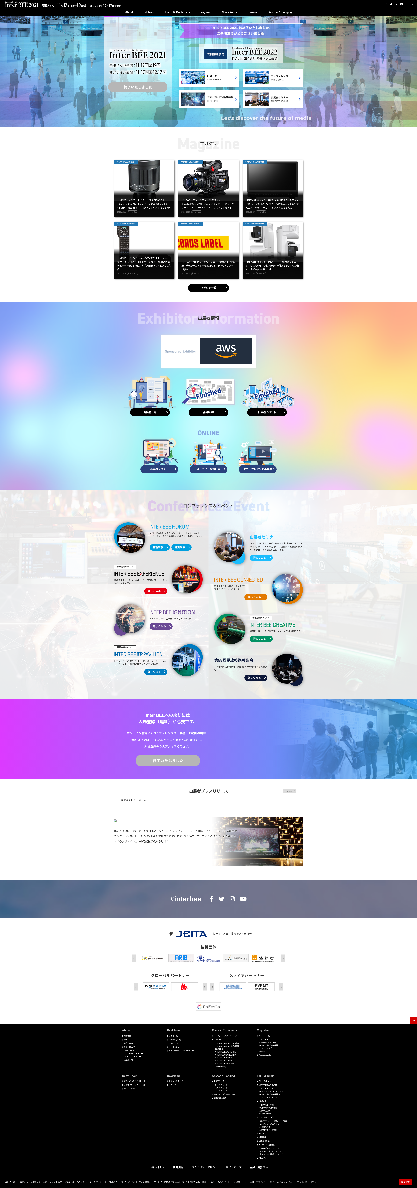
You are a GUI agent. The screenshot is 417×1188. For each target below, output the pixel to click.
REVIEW (172, 1085)
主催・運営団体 (259, 1167)
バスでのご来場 (221, 1088)
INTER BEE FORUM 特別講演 (227, 1046)
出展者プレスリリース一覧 (134, 1085)
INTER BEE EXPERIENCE (225, 1052)
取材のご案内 (129, 1089)
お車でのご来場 (221, 1091)
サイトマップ (233, 1167)
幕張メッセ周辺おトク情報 (224, 1094)
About (129, 12)
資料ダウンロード (176, 1081)
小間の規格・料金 (266, 1105)
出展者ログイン (265, 1141)
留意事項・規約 (265, 1114)
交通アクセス (219, 1081)
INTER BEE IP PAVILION (224, 1064)
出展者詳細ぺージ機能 (268, 1130)
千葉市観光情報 (220, 1098)
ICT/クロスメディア (267, 1048)
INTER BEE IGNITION (223, 1058)
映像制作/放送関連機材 (268, 1045)
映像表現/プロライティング (270, 1042)
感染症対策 (128, 1060)
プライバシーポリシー (205, 1167)
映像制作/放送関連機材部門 (270, 1094)
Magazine (206, 12)
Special (262, 1051)
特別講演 (180, 547)
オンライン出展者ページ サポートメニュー (276, 1154)
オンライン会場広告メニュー (271, 1151)
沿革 (125, 1040)
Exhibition (149, 12)
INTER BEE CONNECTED (225, 1055)
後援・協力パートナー (133, 1047)
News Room (229, 12)
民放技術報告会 (221, 1067)
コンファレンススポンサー (270, 1124)
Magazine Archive (266, 1055)
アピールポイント (266, 1081)
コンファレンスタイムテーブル (226, 1036)
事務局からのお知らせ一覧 (134, 1081)
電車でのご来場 (221, 1085)
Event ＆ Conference (178, 12)
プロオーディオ (265, 1040)
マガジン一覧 (208, 287)
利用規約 (178, 1167)
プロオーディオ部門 (267, 1089)
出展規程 (262, 1101)
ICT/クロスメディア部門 (269, 1097)
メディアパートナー (133, 1056)
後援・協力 (129, 1051)
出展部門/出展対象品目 (268, 1085)
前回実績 (262, 1137)
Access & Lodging (280, 12)
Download (253, 12)
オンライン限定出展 (267, 1145)
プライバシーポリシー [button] (307, 1182)
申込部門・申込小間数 (268, 1108)
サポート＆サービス (267, 1117)
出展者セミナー (175, 1047)
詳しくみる (259, 557)
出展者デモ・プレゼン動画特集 (181, 1051)
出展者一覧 (173, 1036)
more (290, 791)
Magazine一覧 (264, 1036)
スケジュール (264, 1133)
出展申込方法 (264, 1111)
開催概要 (127, 1036)
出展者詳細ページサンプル (270, 1148)
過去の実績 (128, 1043)
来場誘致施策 (264, 1127)
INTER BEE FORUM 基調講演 (227, 1043)
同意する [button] (405, 1182)
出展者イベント (175, 1043)
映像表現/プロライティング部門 (272, 1091)
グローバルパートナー (134, 1054)
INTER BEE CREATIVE (224, 1061)
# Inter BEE (132, 212)
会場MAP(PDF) (175, 1040)
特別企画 (217, 1040)
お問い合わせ (264, 1158)
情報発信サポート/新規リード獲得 (273, 1121)
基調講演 (158, 547)
